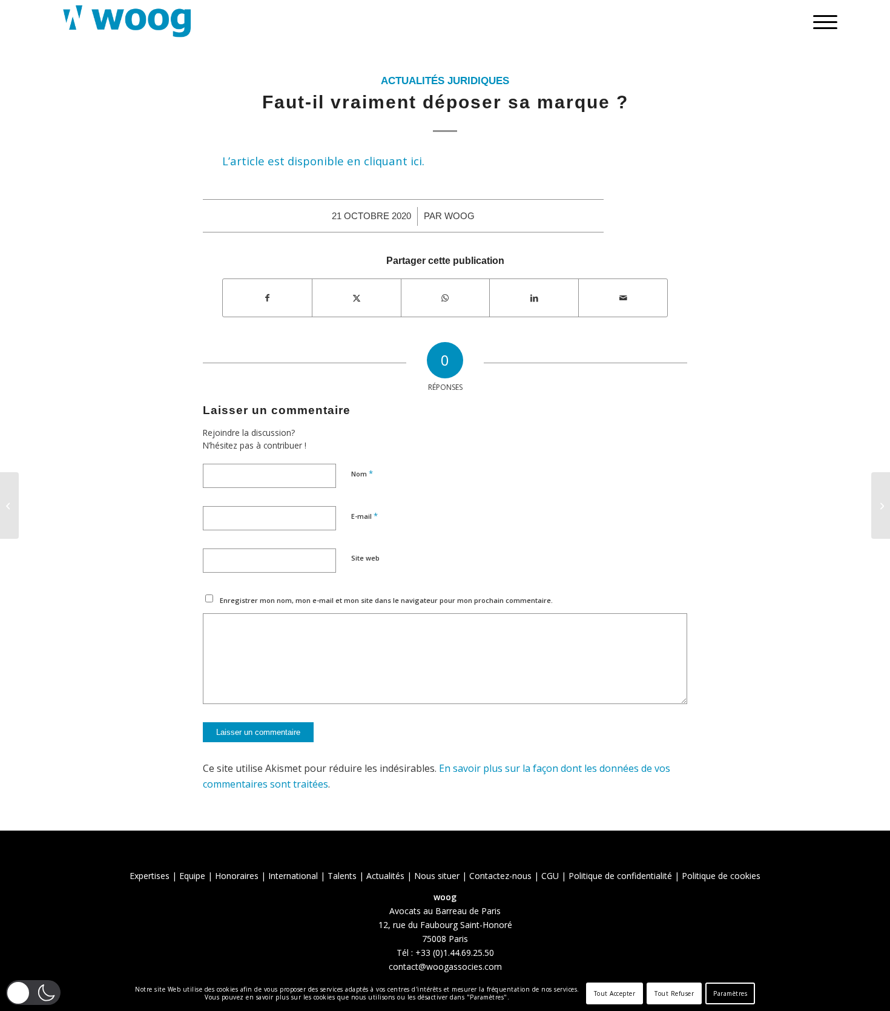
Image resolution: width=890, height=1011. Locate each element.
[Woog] (127, 21)
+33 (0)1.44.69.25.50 (454, 952)
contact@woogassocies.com (445, 966)
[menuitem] (821, 21)
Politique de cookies (721, 875)
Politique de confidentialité (620, 875)
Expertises (150, 875)
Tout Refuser (674, 993)
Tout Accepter (615, 993)
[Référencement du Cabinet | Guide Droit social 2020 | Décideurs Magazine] (9, 505)
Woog (459, 216)
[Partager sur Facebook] (267, 298)
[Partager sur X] (356, 298)
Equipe (192, 875)
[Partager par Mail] (623, 298)
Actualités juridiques (445, 81)
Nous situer (437, 875)
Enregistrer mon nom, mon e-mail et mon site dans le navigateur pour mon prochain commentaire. (386, 600)
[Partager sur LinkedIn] (534, 298)
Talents (342, 875)
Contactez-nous (500, 875)
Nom (362, 473)
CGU (550, 875)
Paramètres (730, 993)
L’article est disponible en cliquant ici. (323, 160)
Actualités (385, 875)
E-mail (364, 515)
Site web (365, 557)
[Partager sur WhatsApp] (445, 298)
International (293, 875)
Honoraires (237, 875)
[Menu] (821, 21)
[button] (33, 992)
